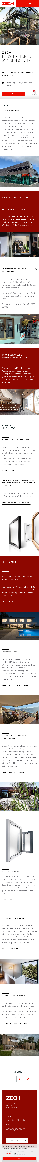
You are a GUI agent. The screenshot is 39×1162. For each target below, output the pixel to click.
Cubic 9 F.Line (7, 899)
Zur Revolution (8, 470)
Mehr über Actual (9, 601)
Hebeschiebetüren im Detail (13, 772)
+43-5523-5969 (16, 1120)
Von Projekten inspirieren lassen (15, 1023)
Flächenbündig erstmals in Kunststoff (16, 502)
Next (13, 94)
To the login (13, 1140)
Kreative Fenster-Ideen (11, 949)
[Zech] (8, 4)
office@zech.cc (15, 1129)
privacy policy (7, 1153)
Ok (19, 1158)
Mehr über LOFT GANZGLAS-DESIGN (15, 685)
